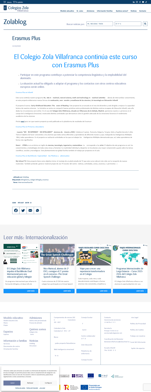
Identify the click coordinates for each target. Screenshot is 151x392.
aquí (22, 121)
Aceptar (12, 383)
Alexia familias (7, 2)
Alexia (56, 356)
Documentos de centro (12, 346)
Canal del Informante (137, 342)
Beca (55, 337)
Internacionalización (25, 182)
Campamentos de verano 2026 (65, 317)
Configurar (48, 383)
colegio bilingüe (36, 180)
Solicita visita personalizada (37, 321)
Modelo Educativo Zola (11, 321)
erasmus (45, 180)
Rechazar (30, 383)
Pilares (6, 323)
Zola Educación (86, 345)
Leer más (31, 291)
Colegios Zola (33, 332)
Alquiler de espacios (137, 348)
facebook (140, 2)
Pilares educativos (95, 24)
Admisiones (90, 11)
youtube (143, 2)
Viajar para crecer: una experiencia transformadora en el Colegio (92, 271)
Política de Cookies (137, 330)
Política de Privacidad (32, 388)
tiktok (146, 2)
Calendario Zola (59, 328)
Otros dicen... (33, 346)
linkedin (133, 2)
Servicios (7, 344)
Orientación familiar (11, 349)
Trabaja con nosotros (137, 336)
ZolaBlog (32, 343)
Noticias (134, 11)
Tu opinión (19, 2)
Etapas (118, 24)
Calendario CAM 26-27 (62, 331)
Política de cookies (20, 388)
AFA (82, 324)
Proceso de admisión (35, 323)
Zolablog (26, 177)
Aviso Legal (42, 388)
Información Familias (105, 11)
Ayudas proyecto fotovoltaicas (64, 343)
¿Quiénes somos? (121, 11)
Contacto (142, 11)
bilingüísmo (25, 180)
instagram (137, 2)
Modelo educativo (67, 11)
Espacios (80, 11)
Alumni (31, 334)
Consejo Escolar (87, 317)
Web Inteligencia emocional (64, 349)
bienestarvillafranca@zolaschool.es (117, 342)
